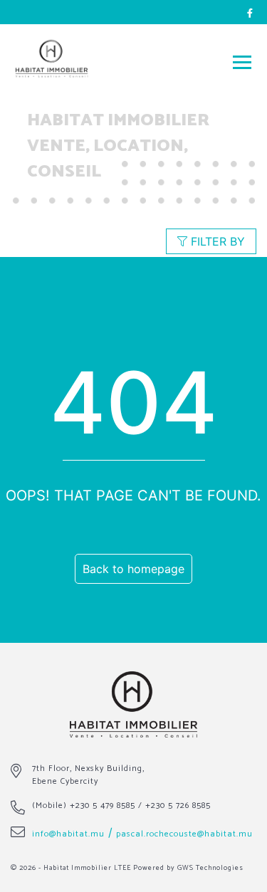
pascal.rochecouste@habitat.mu (184, 834)
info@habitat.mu (68, 834)
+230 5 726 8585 (178, 805)
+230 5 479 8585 (102, 805)
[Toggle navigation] (242, 61)
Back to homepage (133, 569)
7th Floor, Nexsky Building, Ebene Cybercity (88, 775)
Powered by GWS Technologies (188, 867)
